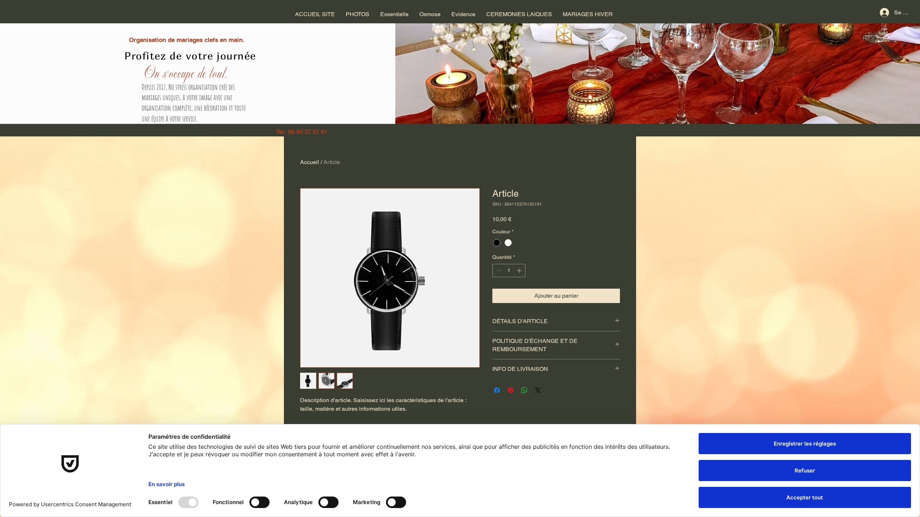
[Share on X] (538, 390)
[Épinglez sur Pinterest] (510, 390)
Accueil (309, 162)
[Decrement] (497, 270)
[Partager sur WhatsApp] (524, 390)
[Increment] (519, 270)
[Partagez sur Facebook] (497, 390)
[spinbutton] (508, 270)
